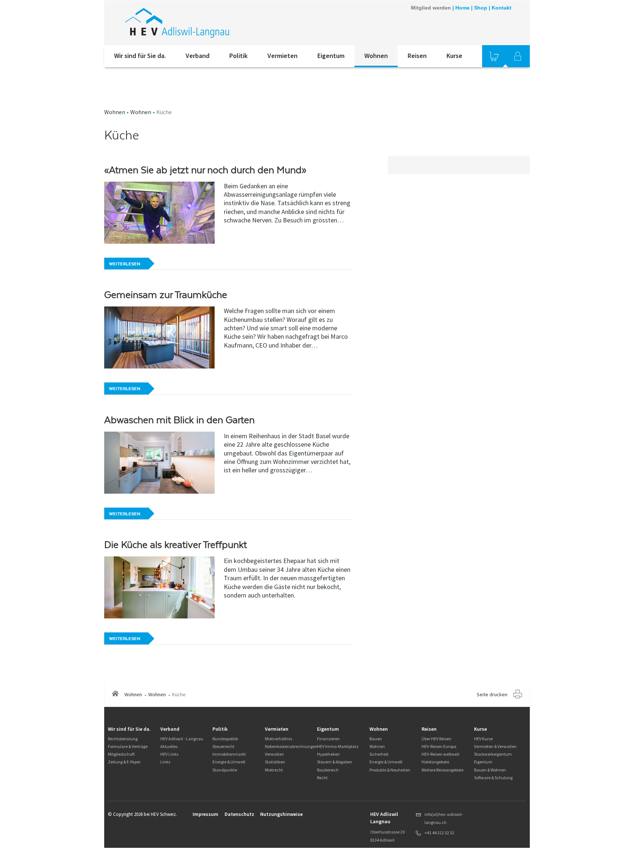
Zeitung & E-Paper (124, 762)
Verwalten (274, 754)
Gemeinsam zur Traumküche (165, 294)
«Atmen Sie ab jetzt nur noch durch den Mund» (205, 169)
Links (165, 762)
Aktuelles (169, 746)
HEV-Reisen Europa (439, 746)
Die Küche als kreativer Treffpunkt (175, 544)
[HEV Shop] (494, 56)
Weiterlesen (124, 263)
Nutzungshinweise (281, 814)
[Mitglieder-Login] (518, 56)
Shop (480, 8)
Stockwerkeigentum (493, 754)
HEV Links (169, 754)
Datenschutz (239, 814)
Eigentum (331, 55)
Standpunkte (224, 770)
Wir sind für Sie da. (140, 55)
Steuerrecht (223, 746)
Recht (322, 777)
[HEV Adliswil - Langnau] (203, 23)
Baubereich (328, 770)
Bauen (375, 738)
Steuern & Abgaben (334, 762)
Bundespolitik (225, 738)
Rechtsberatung (123, 738)
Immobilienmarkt (229, 754)
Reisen (417, 55)
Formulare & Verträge (127, 746)
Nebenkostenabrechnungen (291, 746)
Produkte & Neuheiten (389, 770)
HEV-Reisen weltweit (440, 754)
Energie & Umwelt (228, 762)
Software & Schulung (493, 777)
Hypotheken (328, 754)
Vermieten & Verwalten (495, 746)
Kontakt (501, 8)
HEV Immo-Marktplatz (337, 746)
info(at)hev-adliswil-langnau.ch (444, 818)
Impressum (205, 814)
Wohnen (376, 55)
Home (462, 8)
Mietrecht (274, 770)
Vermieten (282, 55)
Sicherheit (379, 754)
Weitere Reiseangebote (442, 770)
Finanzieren (328, 738)
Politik (238, 55)
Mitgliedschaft (121, 754)
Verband (197, 55)
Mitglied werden (431, 8)
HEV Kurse (483, 738)
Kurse (454, 55)
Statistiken (275, 762)
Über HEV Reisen (436, 738)
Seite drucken (492, 694)
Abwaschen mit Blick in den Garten (179, 419)
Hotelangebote (435, 762)
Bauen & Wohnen (490, 770)
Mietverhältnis (278, 738)
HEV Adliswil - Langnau (181, 738)
